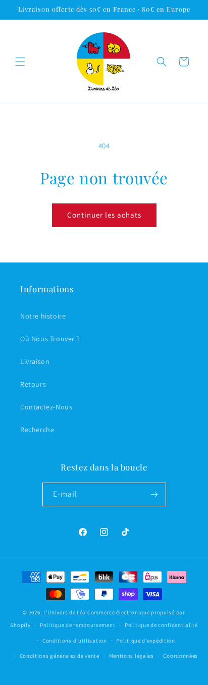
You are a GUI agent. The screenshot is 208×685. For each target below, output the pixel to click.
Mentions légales (131, 655)
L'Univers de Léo (64, 612)
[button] (20, 61)
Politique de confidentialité (161, 624)
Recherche (37, 429)
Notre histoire (43, 316)
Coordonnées (180, 655)
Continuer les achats (104, 215)
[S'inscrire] (154, 494)
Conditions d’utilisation (74, 640)
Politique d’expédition (145, 640)
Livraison (34, 361)
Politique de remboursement (77, 624)
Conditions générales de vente (59, 655)
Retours (33, 384)
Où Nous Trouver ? (50, 338)
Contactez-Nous (46, 406)
